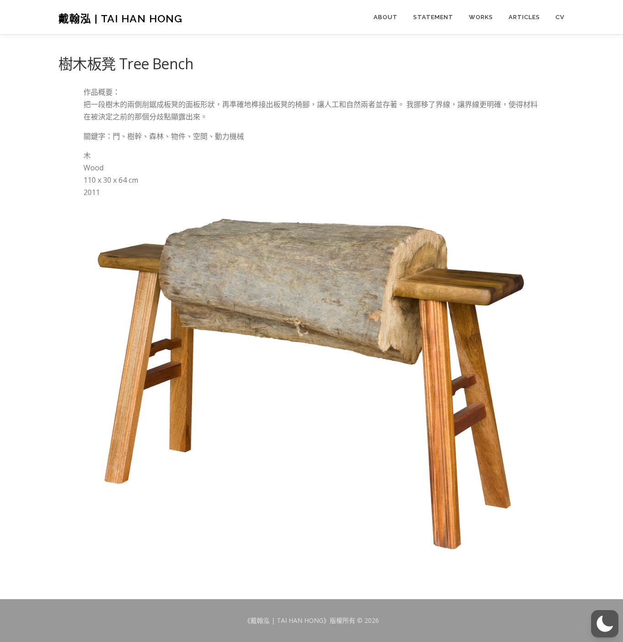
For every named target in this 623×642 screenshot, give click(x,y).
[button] (604, 623)
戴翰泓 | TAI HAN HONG (120, 18)
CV (560, 17)
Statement (433, 17)
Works (481, 17)
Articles (524, 17)
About (386, 17)
